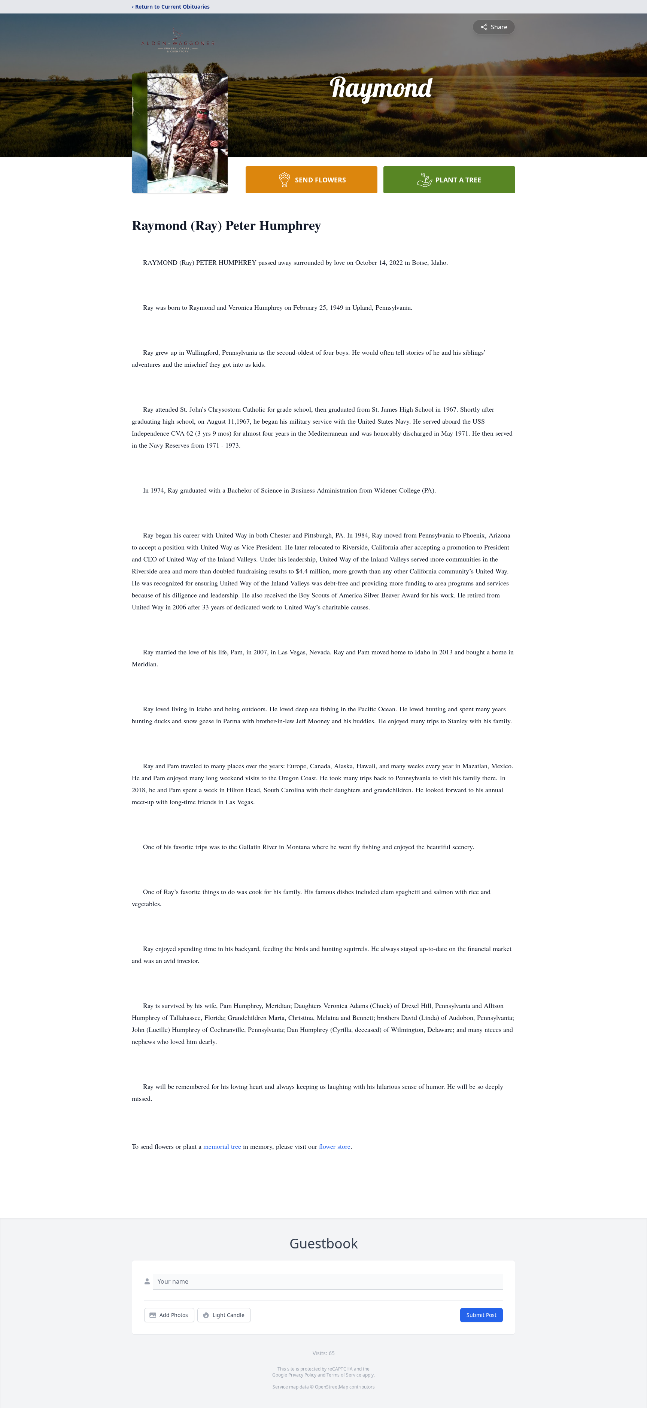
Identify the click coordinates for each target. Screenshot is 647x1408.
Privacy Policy (302, 1375)
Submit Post (481, 1314)
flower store (334, 1146)
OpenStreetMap (331, 1387)
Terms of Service (343, 1375)
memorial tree (222, 1146)
